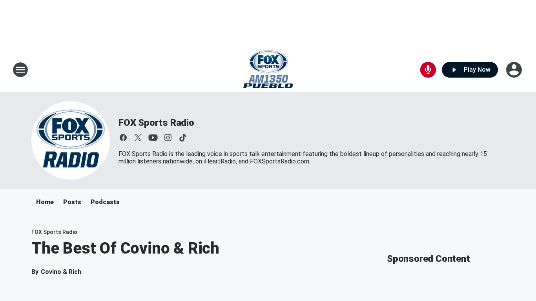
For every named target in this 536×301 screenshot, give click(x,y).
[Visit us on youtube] (153, 137)
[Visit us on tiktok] (183, 137)
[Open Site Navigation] (20, 70)
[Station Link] (268, 69)
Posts (72, 202)
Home (45, 202)
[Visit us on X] (138, 137)
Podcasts (105, 202)
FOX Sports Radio (156, 122)
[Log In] (514, 70)
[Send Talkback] (428, 70)
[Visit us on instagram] (168, 137)
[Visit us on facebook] (123, 137)
